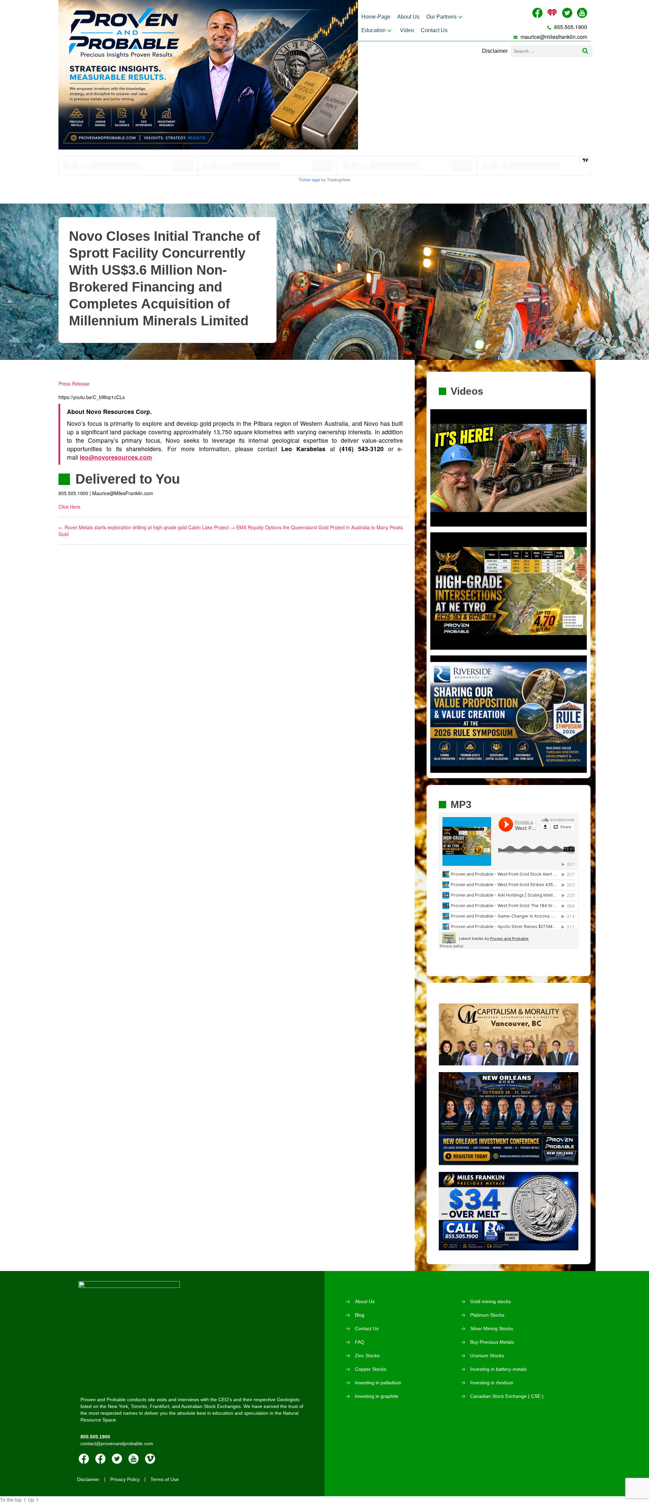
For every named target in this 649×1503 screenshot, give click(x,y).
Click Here (69, 506)
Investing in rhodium (491, 1382)
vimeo (150, 1459)
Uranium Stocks (487, 1355)
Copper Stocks (370, 1369)
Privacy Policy (125, 1479)
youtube (133, 1459)
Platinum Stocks (487, 1315)
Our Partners (441, 17)
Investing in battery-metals (498, 1369)
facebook (84, 1459)
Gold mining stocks (490, 1301)
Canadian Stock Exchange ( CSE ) (507, 1396)
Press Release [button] (74, 383)
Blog (359, 1315)
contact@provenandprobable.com (116, 1443)
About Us (408, 17)
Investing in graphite (376, 1396)
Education (373, 30)
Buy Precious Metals (492, 1342)
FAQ (359, 1342)
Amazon (100, 1459)
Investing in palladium (378, 1382)
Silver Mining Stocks (491, 1328)
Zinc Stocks (367, 1355)
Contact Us (434, 30)
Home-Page (375, 17)
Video (407, 30)
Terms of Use (164, 1479)
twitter (117, 1459)
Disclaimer (495, 51)
